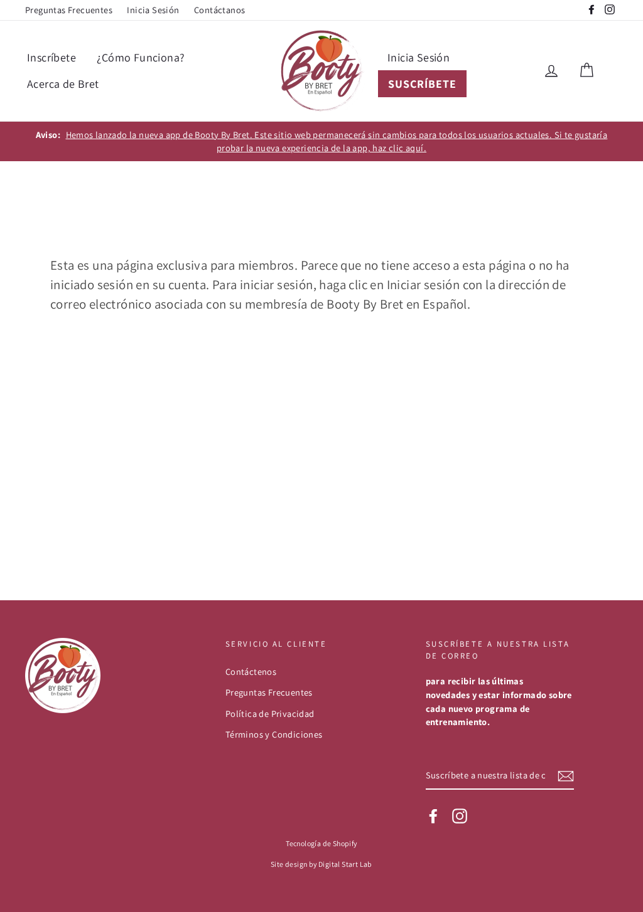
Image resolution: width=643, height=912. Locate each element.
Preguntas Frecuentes (68, 10)
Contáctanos (219, 10)
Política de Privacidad (270, 713)
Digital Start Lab (345, 864)
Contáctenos (250, 671)
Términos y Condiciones (274, 734)
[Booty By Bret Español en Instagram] (459, 816)
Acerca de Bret (63, 84)
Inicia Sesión (153, 10)
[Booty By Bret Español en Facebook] (433, 816)
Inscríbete (51, 57)
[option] (321, 141)
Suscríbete (422, 84)
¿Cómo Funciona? (141, 57)
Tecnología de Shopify (321, 843)
